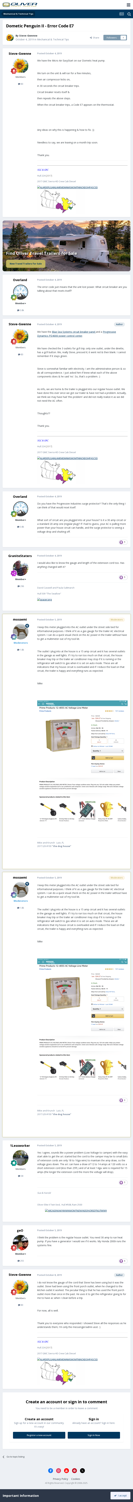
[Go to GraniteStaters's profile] (20, 568)
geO (20, 1230)
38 (21, 1175)
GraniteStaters (20, 556)
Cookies (75, 1479)
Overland (20, 280)
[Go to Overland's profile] (20, 292)
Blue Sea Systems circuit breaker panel (74, 331)
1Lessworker (20, 1145)
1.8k (21, 649)
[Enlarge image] (67, 187)
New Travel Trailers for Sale (26, 263)
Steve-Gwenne (28, 35)
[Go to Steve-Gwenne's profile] (10, 37)
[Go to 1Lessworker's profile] (20, 1158)
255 (22, 1260)
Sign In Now (94, 1435)
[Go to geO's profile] (20, 1243)
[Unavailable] (82, 760)
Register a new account (39, 1435)
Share (95, 37)
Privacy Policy (60, 1479)
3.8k (21, 310)
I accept (122, 1495)
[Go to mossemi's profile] (20, 631)
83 (21, 83)
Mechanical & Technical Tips (53, 39)
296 (22, 586)
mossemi (20, 619)
